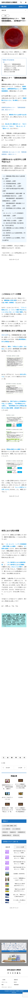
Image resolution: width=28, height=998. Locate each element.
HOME (3, 979)
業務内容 (16, 979)
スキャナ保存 (16, 828)
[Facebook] (12, 973)
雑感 (5, 15)
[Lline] (16, 757)
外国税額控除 (21, 832)
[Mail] (17, 973)
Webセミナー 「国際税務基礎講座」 (13, 64)
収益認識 (13, 832)
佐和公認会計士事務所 (9, 2)
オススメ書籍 (6, 828)
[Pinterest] (15, 973)
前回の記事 (5, 335)
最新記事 (4, 10)
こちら (8, 625)
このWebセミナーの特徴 (10, 68)
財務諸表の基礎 (6, 835)
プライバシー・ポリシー (7, 987)
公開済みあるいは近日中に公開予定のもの (14, 66)
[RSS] (19, 973)
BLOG (15, 982)
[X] (10, 973)
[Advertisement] (14, 274)
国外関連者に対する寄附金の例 (11, 69)
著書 (2, 984)
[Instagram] (8, 973)
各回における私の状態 (9, 71)
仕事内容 (5, 832)
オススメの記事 (20, 847)
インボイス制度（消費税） (9, 825)
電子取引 (16, 835)
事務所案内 (16, 984)
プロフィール (4, 982)
